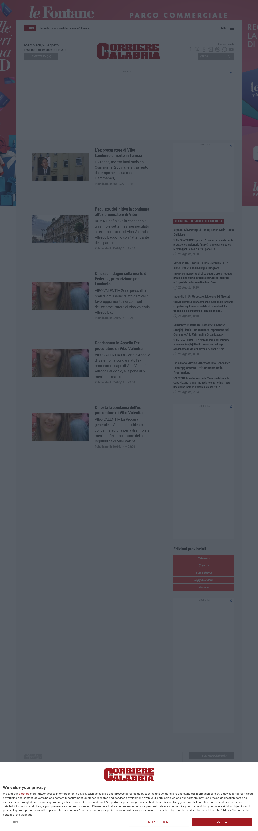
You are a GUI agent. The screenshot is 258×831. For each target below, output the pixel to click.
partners (24, 793)
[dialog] (129, 796)
